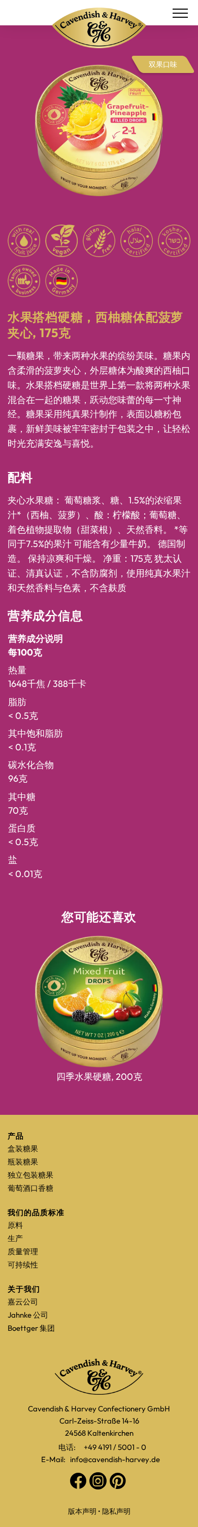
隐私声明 (116, 1511)
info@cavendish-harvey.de (115, 1459)
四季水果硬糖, (99, 1076)
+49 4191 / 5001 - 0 (115, 1447)
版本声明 (82, 1511)
